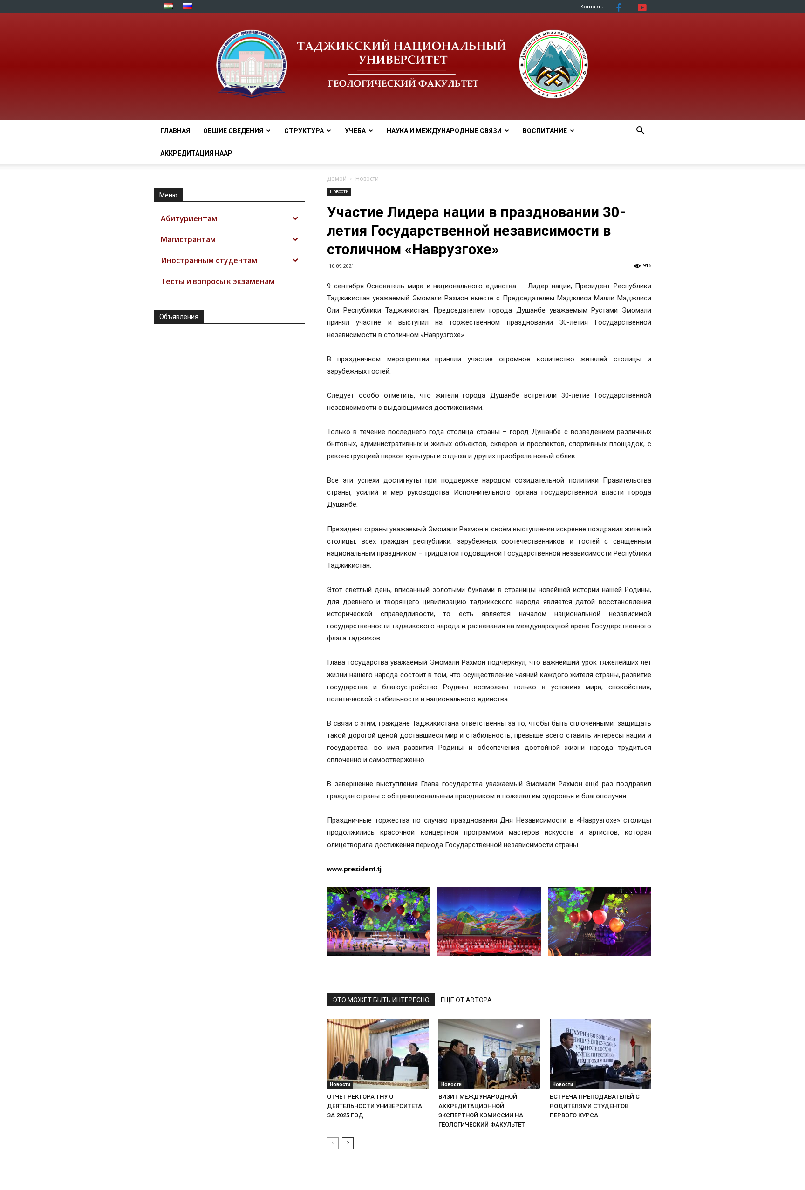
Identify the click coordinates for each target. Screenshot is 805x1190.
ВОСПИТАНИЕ (545, 131)
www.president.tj (354, 869)
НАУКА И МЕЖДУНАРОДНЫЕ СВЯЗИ (444, 131)
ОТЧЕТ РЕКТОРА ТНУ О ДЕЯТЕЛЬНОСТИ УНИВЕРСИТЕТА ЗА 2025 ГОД (374, 1106)
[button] (640, 131)
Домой (337, 179)
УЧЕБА (355, 131)
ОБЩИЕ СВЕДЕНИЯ (233, 131)
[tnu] (402, 66)
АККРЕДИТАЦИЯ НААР (196, 153)
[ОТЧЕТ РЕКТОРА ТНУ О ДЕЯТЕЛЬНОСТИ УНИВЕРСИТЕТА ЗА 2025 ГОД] (378, 1054)
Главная (175, 131)
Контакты (592, 7)
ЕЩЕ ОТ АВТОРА (466, 1000)
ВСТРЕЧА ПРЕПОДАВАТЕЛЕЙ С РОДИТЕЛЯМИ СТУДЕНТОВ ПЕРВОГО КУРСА (595, 1106)
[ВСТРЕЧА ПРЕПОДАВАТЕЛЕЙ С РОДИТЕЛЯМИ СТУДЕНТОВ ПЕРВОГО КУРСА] (600, 1054)
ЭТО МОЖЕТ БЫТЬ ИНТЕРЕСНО (381, 1000)
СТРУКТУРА (304, 131)
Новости (339, 191)
